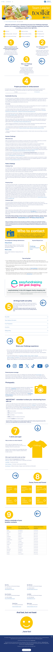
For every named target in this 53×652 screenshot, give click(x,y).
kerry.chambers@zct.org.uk (10, 598)
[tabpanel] (26, 160)
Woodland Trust (11, 198)
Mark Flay (7, 460)
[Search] (12, 1)
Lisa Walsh (7, 462)
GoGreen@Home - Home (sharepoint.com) (17, 155)
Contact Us (9, 1)
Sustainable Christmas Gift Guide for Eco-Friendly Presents (24, 150)
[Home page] (48, 1)
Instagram (25, 355)
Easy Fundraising (34, 268)
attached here (29, 273)
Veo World (28, 149)
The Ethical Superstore (21, 149)
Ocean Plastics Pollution (17, 121)
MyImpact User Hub (26, 407)
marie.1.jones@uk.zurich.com (32, 606)
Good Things (14, 149)
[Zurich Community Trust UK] (4, 21)
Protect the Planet (34, 149)
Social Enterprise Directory (15, 159)
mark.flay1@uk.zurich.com (9, 589)
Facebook (21, 355)
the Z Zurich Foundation (30, 644)
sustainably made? (13, 114)
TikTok (29, 355)
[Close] (51, 636)
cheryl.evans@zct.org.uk (16, 606)
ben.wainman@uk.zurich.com (32, 589)
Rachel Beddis (39, 374)
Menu (4, 1)
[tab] (15, 92)
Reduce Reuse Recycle (42, 197)
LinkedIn (32, 355)
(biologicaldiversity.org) (27, 121)
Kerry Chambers (8, 464)
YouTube (11, 356)
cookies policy (33, 640)
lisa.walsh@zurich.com (31, 598)
